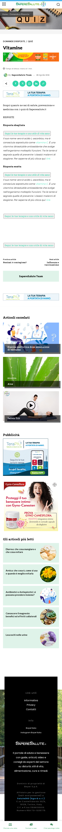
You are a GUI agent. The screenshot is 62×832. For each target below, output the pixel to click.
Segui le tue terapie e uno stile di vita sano (27, 133)
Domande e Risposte (19, 14)
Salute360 (23, 798)
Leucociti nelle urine (16, 634)
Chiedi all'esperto (17, 341)
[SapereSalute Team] (6, 75)
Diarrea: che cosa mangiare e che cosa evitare (21, 550)
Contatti (31, 709)
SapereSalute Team (22, 75)
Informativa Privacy (31, 703)
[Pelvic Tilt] (31, 406)
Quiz (30, 41)
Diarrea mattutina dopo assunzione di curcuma (28, 348)
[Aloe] (31, 372)
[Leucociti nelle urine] (48, 638)
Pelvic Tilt (14, 418)
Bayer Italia (31, 728)
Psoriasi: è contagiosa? (15, 262)
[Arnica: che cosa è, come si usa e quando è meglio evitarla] (48, 574)
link (48, 158)
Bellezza (12, 378)
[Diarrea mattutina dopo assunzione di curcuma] (31, 337)
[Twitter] (22, 84)
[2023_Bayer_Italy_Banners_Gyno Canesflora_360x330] (31, 506)
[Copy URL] (43, 84)
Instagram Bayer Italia (31, 732)
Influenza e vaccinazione (51, 263)
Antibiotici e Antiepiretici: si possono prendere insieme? (21, 593)
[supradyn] (31, 57)
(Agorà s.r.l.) (37, 798)
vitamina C (42, 142)
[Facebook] (15, 84)
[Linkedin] (36, 84)
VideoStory (14, 412)
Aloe (10, 383)
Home (5, 14)
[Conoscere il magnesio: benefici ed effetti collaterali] (48, 617)
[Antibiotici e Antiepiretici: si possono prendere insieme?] (48, 596)
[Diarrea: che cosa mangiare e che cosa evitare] (48, 553)
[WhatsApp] (29, 84)
